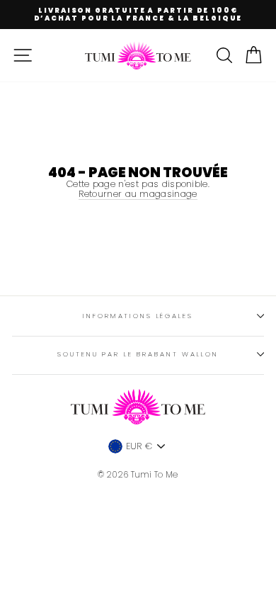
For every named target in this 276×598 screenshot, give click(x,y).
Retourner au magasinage (138, 194)
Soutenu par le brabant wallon (137, 354)
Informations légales (137, 315)
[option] (138, 14)
